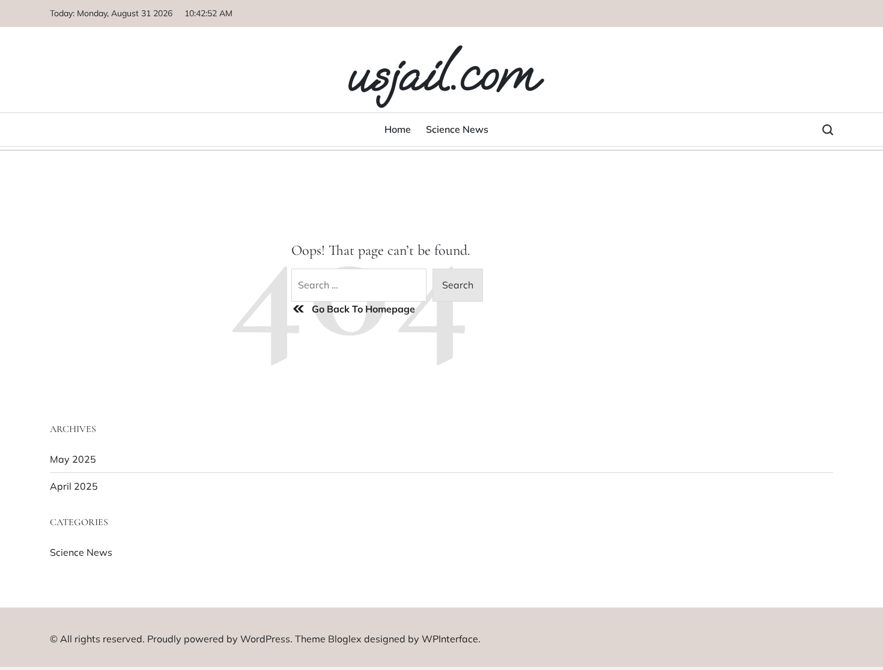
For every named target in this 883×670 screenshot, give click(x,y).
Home (397, 129)
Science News (457, 129)
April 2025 (74, 486)
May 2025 (73, 459)
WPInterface (450, 639)
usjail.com (441, 73)
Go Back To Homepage (363, 309)
